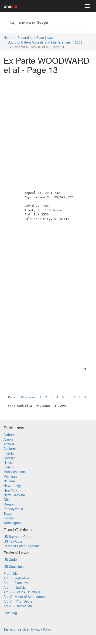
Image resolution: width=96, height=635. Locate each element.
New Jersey (12, 485)
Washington (12, 522)
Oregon (9, 504)
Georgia (9, 457)
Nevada (9, 481)
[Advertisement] (48, 125)
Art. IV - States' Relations (21, 592)
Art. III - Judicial (14, 587)
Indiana (8, 467)
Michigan (10, 476)
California (10, 448)
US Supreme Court (17, 536)
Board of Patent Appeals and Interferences (39, 42)
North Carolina (14, 495)
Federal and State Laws (35, 37)
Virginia (8, 518)
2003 (78, 42)
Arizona (9, 444)
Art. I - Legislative (16, 578)
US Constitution (14, 566)
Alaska (8, 439)
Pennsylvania (13, 508)
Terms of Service (15, 629)
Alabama (10, 434)
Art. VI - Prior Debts (17, 601)
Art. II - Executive (16, 582)
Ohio (6, 499)
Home (7, 37)
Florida (8, 453)
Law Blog (10, 612)
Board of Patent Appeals (21, 545)
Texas (7, 513)
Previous (28, 397)
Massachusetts (14, 471)
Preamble (10, 573)
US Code (10, 559)
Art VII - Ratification (17, 605)
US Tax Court (13, 541)
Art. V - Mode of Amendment (24, 596)
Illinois (8, 462)
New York (10, 490)
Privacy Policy (41, 629)
